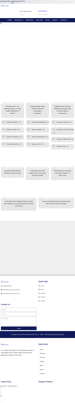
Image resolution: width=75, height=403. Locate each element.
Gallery (39, 20)
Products (19, 20)
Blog (48, 20)
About (55, 20)
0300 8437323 (42, 11)
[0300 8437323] (40, 6)
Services (29, 20)
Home (10, 20)
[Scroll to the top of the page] (0, 387)
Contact (64, 20)
